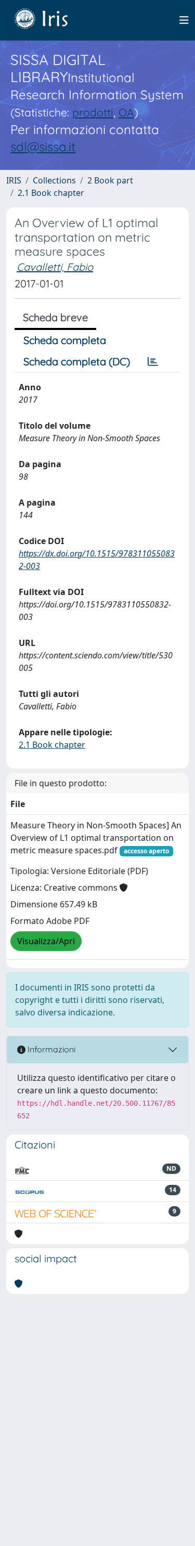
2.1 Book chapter (51, 193)
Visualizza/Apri (46, 941)
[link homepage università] (49, 20)
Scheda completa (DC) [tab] (76, 361)
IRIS (13, 180)
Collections (54, 180)
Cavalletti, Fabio (55, 266)
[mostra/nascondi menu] (184, 20)
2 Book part (110, 180)
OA (126, 112)
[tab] (153, 362)
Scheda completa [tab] (64, 340)
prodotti (92, 112)
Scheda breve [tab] (55, 317)
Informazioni (50, 1049)
